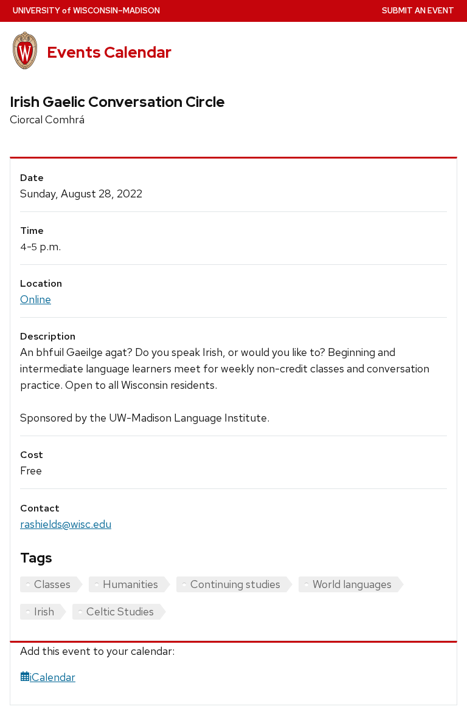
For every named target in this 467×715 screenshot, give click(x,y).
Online (35, 299)
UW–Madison (86, 10)
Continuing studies (235, 584)
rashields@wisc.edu (65, 524)
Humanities (130, 584)
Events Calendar (109, 52)
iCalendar (52, 677)
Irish (44, 611)
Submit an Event (418, 10)
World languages (352, 584)
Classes (52, 584)
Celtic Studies (120, 611)
